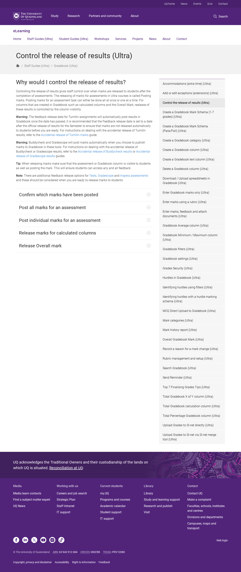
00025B (95, 552)
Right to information (84, 562)
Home (17, 39)
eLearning (21, 31)
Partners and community (105, 16)
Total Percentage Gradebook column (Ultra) (191, 416)
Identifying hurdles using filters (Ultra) (187, 287)
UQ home (169, 3)
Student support (110, 512)
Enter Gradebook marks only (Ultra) (186, 192)
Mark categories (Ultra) (178, 320)
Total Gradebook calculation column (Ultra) (191, 406)
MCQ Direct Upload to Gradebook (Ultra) (189, 311)
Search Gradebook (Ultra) (179, 368)
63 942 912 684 (68, 552)
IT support (63, 512)
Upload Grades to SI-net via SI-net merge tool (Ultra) (189, 437)
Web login (222, 540)
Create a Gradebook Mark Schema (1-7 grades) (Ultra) (188, 114)
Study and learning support (162, 499)
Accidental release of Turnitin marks (64, 135)
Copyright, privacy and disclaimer (32, 562)
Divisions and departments (205, 517)
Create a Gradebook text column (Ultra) (188, 159)
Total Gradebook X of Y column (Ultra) (188, 396)
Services (120, 39)
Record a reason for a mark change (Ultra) (190, 349)
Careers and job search (72, 493)
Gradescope (106, 175)
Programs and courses (115, 499)
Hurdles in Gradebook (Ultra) (181, 278)
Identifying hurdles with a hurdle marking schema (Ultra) (190, 299)
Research (74, 16)
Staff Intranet (65, 506)
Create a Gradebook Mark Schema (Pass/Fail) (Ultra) (185, 128)
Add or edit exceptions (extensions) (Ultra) (190, 93)
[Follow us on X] (34, 540)
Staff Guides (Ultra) (40, 39)
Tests (92, 175)
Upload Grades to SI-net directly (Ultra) (188, 425)
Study (55, 16)
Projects (137, 39)
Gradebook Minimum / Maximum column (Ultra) (190, 237)
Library (148, 493)
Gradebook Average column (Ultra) (185, 225)
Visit (147, 512)
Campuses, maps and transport (201, 526)
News (184, 3)
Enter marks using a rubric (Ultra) (184, 202)
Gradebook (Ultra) (65, 66)
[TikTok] (61, 540)
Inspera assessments (134, 175)
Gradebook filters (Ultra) (178, 249)
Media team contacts (27, 493)
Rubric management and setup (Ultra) (188, 358)
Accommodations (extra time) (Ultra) (187, 84)
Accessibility (62, 562)
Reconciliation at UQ (66, 468)
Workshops (101, 39)
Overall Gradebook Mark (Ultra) (183, 339)
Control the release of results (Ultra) (186, 103)
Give (209, 3)
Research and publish (158, 506)
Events (197, 3)
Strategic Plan (66, 499)
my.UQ (104, 493)
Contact (223, 3)
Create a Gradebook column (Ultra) (186, 150)
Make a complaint (199, 499)
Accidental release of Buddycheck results (105, 151)
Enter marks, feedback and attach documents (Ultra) (185, 214)
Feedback (104, 562)
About (135, 16)
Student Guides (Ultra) (73, 39)
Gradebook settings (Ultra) (180, 258)
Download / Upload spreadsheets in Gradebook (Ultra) (186, 181)
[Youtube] (43, 540)
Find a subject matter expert (31, 499)
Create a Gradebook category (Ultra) (186, 140)
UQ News (19, 506)
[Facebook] (16, 540)
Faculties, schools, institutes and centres (206, 508)
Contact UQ (194, 493)
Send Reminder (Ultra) (177, 377)
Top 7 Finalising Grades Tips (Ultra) (186, 387)
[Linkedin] (25, 540)
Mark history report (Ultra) (180, 330)
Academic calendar (113, 506)
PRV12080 (118, 552)
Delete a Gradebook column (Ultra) (185, 169)
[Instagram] (52, 540)
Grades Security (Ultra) (177, 268)
